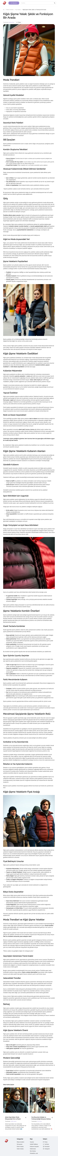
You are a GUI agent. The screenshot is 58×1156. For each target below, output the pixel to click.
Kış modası (18, 9)
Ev (3, 9)
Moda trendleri (10, 9)
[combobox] (37, 3)
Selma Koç (11, 22)
